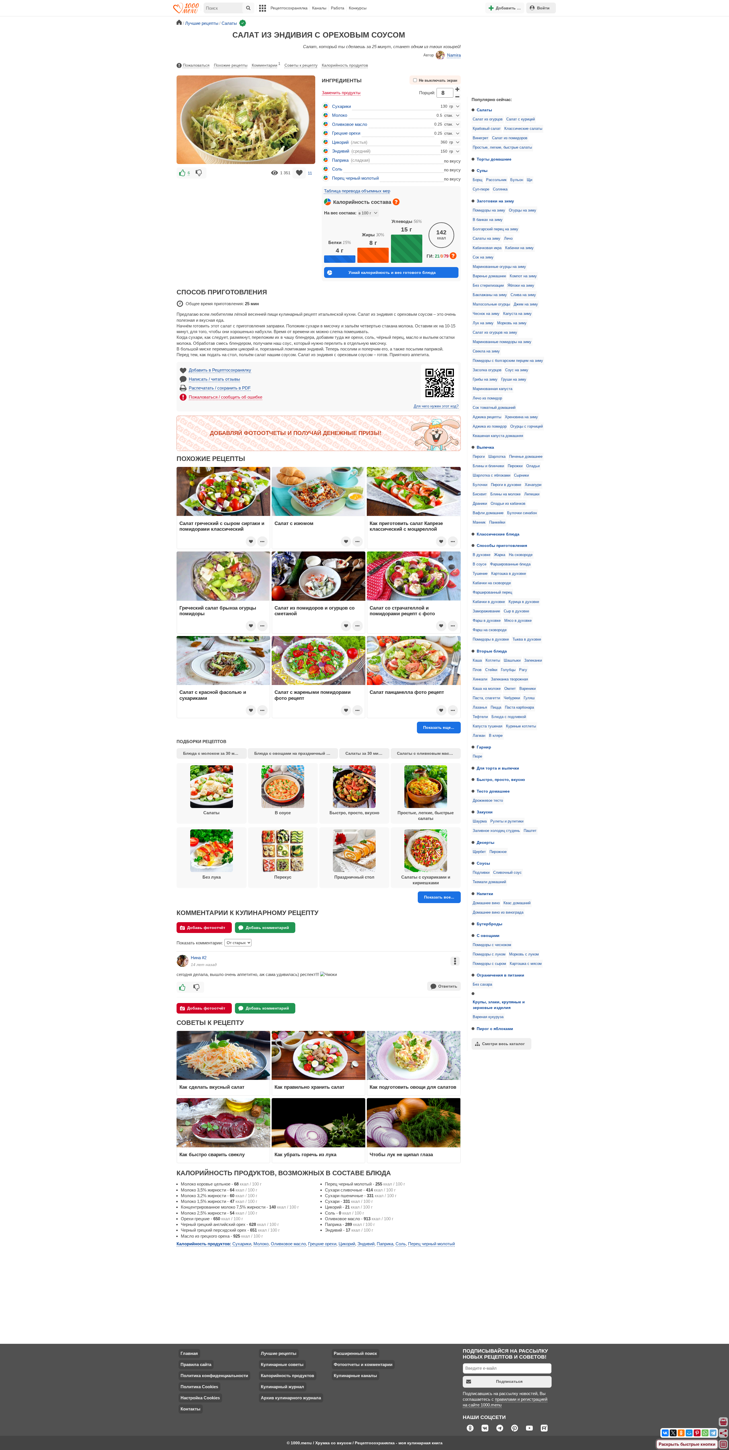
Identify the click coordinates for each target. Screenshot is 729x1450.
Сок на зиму (483, 257)
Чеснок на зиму (486, 314)
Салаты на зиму (486, 239)
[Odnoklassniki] (681, 1433)
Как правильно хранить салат (309, 1087)
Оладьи (533, 466)
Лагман (479, 736)
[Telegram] (713, 1433)
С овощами (488, 935)
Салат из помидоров (509, 138)
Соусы (483, 863)
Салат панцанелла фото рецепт (407, 692)
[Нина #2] (183, 961)
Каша (477, 661)
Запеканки (533, 661)
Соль (337, 169)
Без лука (211, 877)
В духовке (481, 555)
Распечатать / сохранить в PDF (220, 387)
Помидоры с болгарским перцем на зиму (508, 361)
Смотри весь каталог (503, 1043)
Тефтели (480, 717)
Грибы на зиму (485, 380)
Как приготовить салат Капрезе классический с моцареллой (406, 526)
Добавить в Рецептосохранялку (220, 370)
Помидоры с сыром (489, 964)
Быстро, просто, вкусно (501, 779)
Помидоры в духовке (491, 639)
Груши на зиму (513, 380)
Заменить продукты (341, 92)
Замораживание (486, 611)
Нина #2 (198, 957)
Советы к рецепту (301, 65)
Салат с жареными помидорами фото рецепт (313, 695)
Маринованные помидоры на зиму (502, 342)
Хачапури (533, 485)
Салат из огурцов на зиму (495, 333)
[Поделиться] (723, 1433)
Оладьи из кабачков (508, 504)
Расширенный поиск (355, 1353)
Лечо (508, 239)
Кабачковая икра (487, 248)
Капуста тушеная (487, 726)
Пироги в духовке (506, 485)
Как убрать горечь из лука (306, 1154)
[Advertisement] (509, 55)
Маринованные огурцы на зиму (499, 267)
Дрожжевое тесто (488, 801)
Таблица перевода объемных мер (357, 190)
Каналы (319, 8)
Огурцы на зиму (522, 210)
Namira (454, 55)
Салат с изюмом (294, 523)
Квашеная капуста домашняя (498, 436)
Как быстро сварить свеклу (212, 1154)
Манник (479, 522)
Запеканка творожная (509, 679)
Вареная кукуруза (488, 1017)
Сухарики (341, 106)
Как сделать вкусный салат (211, 1087)
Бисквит (480, 494)
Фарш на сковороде (490, 630)
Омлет (510, 689)
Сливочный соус (507, 873)
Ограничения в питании (500, 975)
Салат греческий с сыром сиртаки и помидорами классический (221, 526)
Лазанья (480, 707)
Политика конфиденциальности (214, 1375)
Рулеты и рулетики (506, 821)
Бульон (516, 180)
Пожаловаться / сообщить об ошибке (225, 397)
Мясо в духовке (518, 621)
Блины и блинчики (488, 466)
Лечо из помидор (487, 398)
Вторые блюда (492, 651)
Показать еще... (438, 727)
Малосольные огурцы (491, 304)
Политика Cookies (199, 1386)
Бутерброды (489, 924)
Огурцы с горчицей (526, 426)
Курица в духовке (524, 602)
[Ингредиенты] (723, 1422)
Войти (543, 8)
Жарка (499, 555)
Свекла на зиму (486, 351)
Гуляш (529, 698)
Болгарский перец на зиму (495, 229)
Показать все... (439, 897)
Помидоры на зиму (489, 210)
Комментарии (266, 64)
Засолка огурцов (487, 370)
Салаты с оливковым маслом (427, 753)
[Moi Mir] (689, 1433)
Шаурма (480, 821)
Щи (529, 180)
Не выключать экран (438, 81)
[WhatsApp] (705, 1433)
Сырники (521, 475)
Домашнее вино (486, 903)
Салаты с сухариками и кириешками (425, 880)
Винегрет (480, 138)
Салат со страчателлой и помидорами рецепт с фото (402, 610)
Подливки (481, 873)
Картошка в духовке (508, 574)
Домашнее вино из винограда (498, 912)
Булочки (480, 485)
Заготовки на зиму (495, 201)
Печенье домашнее (525, 457)
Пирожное (498, 852)
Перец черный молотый (355, 178)
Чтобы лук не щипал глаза (401, 1154)
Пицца (496, 707)
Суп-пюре (481, 189)
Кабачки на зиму (519, 248)
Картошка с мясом (526, 964)
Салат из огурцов (488, 119)
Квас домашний (517, 903)
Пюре (477, 756)
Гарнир (484, 747)
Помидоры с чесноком (492, 945)
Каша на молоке (487, 689)
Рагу (523, 670)
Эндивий (340, 151)
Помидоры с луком (489, 954)
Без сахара (482, 985)
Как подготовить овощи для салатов (413, 1087)
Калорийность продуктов (345, 65)
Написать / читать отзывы (214, 379)
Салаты (484, 110)
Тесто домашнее (493, 791)
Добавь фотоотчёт (206, 927)
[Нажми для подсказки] (396, 201)
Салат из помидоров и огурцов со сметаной (315, 610)
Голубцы (508, 670)
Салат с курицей (520, 119)
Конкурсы (357, 8)
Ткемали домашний (489, 882)
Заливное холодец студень (496, 831)
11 (310, 173)
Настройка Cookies (200, 1397)
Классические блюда (498, 534)
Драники (480, 504)
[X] (673, 1433)
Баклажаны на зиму (490, 295)
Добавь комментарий (267, 927)
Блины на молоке (505, 494)
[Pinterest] (697, 1433)
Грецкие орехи (346, 133)
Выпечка (485, 447)
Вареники (527, 689)
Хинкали (480, 679)
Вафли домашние (488, 513)
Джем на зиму (526, 304)
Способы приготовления (502, 545)
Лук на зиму (483, 323)
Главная (189, 1353)
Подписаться (509, 1381)
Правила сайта (196, 1364)
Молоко (339, 115)
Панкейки (497, 522)
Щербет (479, 852)
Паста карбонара (519, 707)
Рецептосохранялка (289, 8)
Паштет (530, 831)
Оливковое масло (349, 124)
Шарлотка (496, 457)
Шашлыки (512, 661)
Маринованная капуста (492, 389)
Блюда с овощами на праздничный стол (295, 753)
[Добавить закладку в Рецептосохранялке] (299, 173)
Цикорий (340, 142)
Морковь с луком (524, 954)
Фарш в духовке (487, 621)
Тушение (480, 574)
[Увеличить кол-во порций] (457, 89)
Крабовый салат (487, 129)
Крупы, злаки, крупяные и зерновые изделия (499, 1005)
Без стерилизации (488, 286)
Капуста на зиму (517, 314)
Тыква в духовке (527, 639)
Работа (337, 8)
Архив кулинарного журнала (291, 1397)
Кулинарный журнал (282, 1386)
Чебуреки (512, 698)
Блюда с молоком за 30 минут (213, 753)
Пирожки (515, 466)
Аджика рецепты (487, 417)
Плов (477, 670)
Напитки (485, 893)
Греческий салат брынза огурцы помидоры (217, 610)
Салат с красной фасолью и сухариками (212, 695)
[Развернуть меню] (723, 1444)
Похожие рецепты (230, 65)
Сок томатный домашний (494, 408)
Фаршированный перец (492, 592)
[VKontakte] (665, 1433)
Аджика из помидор (490, 426)
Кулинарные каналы (355, 1375)
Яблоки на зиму (520, 286)
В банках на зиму (488, 220)
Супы (482, 170)
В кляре (496, 736)
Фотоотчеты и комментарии (363, 1364)
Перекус (282, 877)
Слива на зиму (523, 295)
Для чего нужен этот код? (436, 406)
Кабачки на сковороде (492, 583)
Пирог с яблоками (495, 1028)
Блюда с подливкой (509, 717)
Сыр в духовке (516, 611)
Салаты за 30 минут (365, 753)
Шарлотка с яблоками (491, 475)
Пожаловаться (196, 65)
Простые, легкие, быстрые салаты (502, 147)
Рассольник (496, 180)
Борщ (477, 180)
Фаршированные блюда (510, 564)
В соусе (479, 564)
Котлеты (493, 661)
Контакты (190, 1408)
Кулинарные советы (282, 1364)
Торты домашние (494, 159)
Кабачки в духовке (489, 602)
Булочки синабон (522, 513)
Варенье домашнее (489, 276)
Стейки (491, 670)
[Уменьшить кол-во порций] (457, 96)
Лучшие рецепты (278, 1353)
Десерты (485, 842)
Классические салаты (523, 129)
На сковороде (521, 555)
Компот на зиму (523, 276)
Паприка (340, 160)
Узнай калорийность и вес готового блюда (392, 272)
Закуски (485, 812)
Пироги (479, 457)
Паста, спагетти (486, 698)
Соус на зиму (516, 370)
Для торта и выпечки (498, 768)
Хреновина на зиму (521, 417)
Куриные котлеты (521, 726)
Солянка (500, 189)
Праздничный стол (354, 877)
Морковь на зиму (512, 323)
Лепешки (531, 494)
